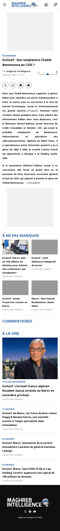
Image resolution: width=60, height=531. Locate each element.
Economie (9, 55)
